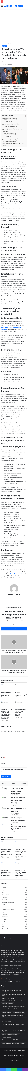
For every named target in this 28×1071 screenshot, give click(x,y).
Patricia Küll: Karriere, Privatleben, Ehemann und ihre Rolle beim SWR (21, 695)
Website (3, 763)
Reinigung (4, 919)
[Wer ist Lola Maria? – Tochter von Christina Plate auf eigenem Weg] (6, 819)
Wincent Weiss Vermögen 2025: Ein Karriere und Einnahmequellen (12, 1040)
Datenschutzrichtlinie (13, 1055)
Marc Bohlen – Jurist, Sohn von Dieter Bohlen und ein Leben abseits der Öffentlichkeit (18, 827)
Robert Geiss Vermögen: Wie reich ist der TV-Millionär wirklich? (13, 1031)
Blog (3, 892)
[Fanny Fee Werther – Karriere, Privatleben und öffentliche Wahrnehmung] (21, 865)
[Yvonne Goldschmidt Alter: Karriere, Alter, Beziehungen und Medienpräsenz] (6, 790)
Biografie (8, 43)
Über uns (21, 1055)
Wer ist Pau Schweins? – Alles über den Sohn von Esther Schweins (6, 873)
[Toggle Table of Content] (23, 116)
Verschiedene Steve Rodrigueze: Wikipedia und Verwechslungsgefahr (14, 140)
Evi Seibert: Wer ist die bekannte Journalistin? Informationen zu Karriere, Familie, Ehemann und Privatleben (6, 714)
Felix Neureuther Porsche (7, 1003)
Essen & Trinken (6, 895)
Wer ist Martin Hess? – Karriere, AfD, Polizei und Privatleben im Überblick (20, 712)
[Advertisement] (14, 25)
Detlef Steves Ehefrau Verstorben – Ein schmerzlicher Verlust (13, 995)
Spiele (3, 924)
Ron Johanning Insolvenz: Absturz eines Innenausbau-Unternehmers (18, 810)
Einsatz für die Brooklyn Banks (12, 128)
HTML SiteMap (19, 1058)
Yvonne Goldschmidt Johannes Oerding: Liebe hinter (13, 1043)
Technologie (5, 929)
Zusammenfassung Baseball (11, 123)
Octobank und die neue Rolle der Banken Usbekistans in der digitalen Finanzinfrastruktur (18, 801)
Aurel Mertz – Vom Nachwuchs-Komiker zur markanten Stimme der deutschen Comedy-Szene (21, 854)
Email (3, 757)
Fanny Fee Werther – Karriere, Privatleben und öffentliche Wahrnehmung (21, 873)
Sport (3, 926)
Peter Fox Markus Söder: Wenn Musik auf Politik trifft (13, 1024)
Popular (4, 783)
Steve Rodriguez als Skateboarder (11, 124)
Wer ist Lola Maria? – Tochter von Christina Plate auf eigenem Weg (18, 819)
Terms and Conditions (10, 1058)
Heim (3, 904)
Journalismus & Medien (8, 909)
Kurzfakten (8, 136)
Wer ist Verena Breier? (6, 1037)
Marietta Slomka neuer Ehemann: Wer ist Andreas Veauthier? (12, 1016)
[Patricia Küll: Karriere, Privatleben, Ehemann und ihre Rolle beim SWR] (21, 687)
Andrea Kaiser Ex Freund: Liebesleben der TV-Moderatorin (12, 991)
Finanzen (4, 897)
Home (4, 43)
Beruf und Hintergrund (11, 134)
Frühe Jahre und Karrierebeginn (12, 119)
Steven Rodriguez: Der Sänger (11, 138)
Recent (13, 783)
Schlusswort (6, 145)
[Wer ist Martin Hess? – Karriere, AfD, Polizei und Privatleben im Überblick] (21, 704)
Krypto (4, 912)
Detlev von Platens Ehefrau (8, 998)
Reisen (4, 921)
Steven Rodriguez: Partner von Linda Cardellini (12, 130)
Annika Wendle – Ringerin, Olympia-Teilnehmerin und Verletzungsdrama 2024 (6, 853)
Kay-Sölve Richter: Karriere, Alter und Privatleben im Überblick (6, 695)
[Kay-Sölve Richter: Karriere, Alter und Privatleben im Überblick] (7, 687)
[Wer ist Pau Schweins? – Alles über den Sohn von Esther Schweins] (7, 865)
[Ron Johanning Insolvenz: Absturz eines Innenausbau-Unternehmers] (6, 810)
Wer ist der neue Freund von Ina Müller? (10, 1034)
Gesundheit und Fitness (8, 902)
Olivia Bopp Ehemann (6, 1021)
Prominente (5, 916)
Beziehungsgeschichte (10, 133)
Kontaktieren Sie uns (14, 1060)
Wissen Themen (14, 1053)
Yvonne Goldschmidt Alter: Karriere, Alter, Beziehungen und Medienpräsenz (17, 790)
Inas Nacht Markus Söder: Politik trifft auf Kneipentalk (13, 1006)
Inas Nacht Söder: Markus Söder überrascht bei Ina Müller (13, 1009)
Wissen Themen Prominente (17, 574)
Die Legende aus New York (11, 126)
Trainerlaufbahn (8, 121)
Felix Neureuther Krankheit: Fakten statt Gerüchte (13, 1000)
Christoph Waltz (7, 62)
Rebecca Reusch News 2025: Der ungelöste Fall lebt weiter (13, 1027)
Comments (23, 783)
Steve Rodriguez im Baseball (10, 118)
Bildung (4, 887)
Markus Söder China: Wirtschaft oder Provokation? (13, 1019)
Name (3, 752)
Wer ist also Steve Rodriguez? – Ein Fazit (13, 143)
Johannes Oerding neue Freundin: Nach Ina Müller (13, 1012)
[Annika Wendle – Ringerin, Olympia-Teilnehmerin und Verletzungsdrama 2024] (7, 844)
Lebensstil (4, 914)
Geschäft (4, 899)
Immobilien (5, 907)
